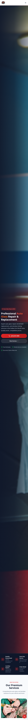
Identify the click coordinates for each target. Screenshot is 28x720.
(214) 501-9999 (15, 336)
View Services (13, 341)
